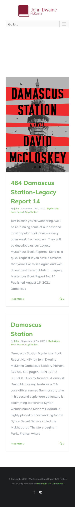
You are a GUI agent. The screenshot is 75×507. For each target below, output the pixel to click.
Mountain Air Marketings (50, 483)
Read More (16, 298)
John (16, 208)
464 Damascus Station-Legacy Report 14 (33, 192)
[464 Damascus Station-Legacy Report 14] (37, 124)
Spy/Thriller (31, 211)
